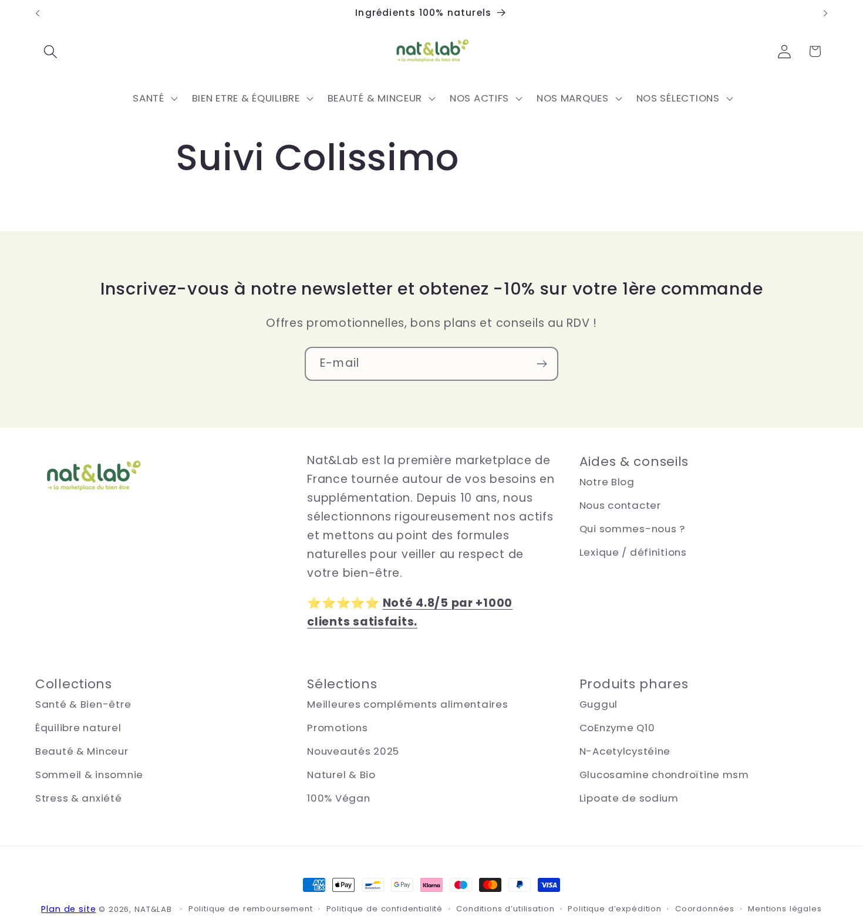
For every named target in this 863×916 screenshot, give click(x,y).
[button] (50, 51)
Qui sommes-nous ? (632, 529)
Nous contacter (620, 505)
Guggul (598, 704)
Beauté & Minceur (82, 751)
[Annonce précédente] (37, 13)
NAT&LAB (153, 909)
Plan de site (68, 909)
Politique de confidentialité (384, 908)
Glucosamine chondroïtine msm (664, 775)
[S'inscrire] (541, 364)
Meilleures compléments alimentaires (407, 704)
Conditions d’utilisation (505, 908)
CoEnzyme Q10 (617, 728)
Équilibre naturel (78, 728)
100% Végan (338, 798)
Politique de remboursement (250, 908)
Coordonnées (704, 908)
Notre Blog (607, 482)
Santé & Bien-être (83, 704)
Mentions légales (784, 908)
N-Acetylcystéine (625, 751)
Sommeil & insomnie (89, 775)
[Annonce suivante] (825, 13)
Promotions (337, 728)
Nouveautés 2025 (353, 751)
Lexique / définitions (633, 552)
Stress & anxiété (78, 798)
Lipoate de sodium (629, 798)
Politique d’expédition (614, 908)
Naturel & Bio (341, 775)
